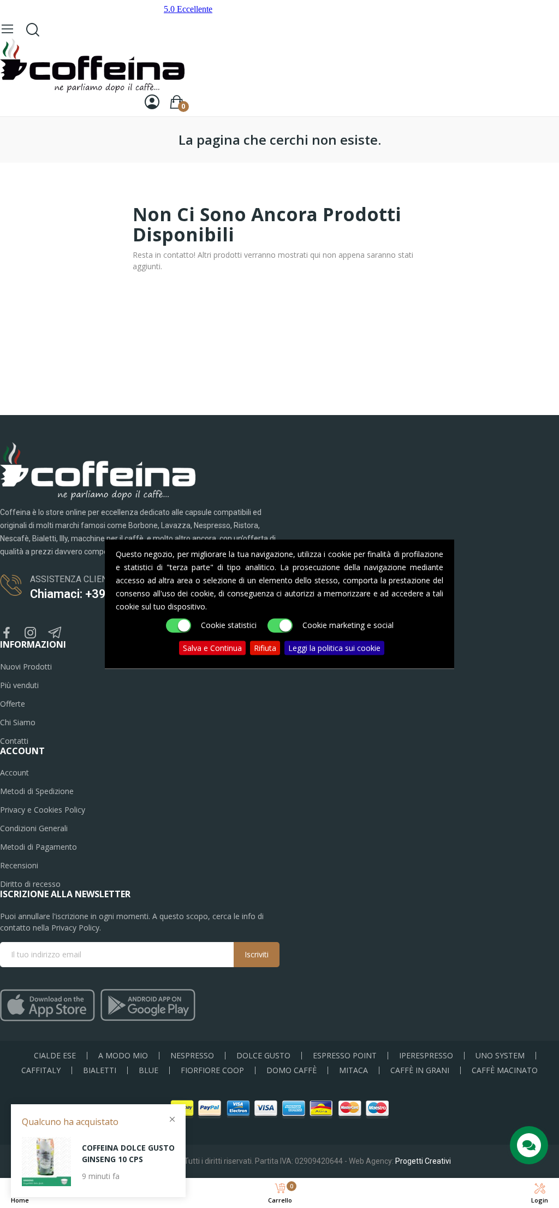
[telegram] (54, 633)
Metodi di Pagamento (38, 847)
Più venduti (19, 685)
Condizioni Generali (34, 828)
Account (14, 772)
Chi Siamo (17, 722)
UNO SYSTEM (500, 1055)
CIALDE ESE (55, 1055)
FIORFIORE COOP (212, 1070)
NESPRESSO (192, 1055)
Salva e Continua (212, 648)
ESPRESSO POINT (345, 1055)
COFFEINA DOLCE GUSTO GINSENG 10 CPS (128, 1153)
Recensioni (19, 865)
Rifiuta (265, 648)
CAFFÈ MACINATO (505, 1070)
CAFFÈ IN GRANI (419, 1070)
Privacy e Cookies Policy (42, 809)
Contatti (14, 741)
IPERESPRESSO (426, 1055)
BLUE (148, 1070)
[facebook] (6, 633)
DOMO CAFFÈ (291, 1070)
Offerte (12, 703)
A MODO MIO (123, 1055)
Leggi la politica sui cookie (334, 648)
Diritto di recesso (30, 884)
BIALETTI (99, 1070)
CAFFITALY (41, 1070)
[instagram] (30, 633)
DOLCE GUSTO (263, 1055)
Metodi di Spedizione (37, 791)
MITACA (353, 1070)
